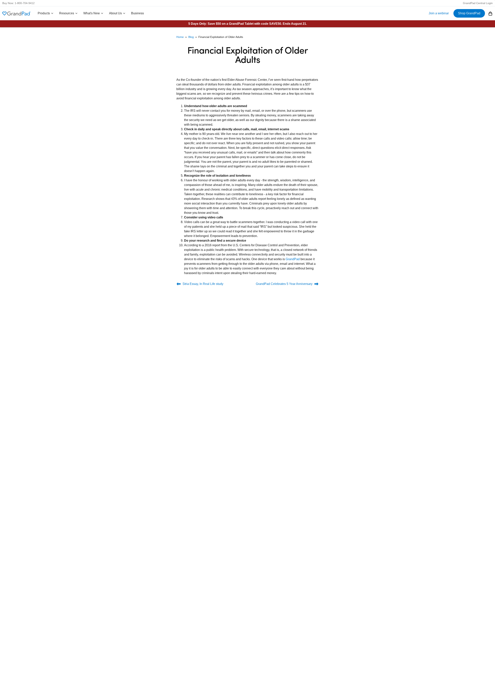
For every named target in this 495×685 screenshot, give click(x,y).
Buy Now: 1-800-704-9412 (18, 3)
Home (180, 36)
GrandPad (293, 259)
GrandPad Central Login (478, 3)
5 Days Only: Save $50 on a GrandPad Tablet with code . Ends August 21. (247, 23)
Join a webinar (439, 13)
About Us (115, 13)
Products (44, 13)
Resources (66, 13)
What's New (91, 13)
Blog (191, 36)
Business (137, 13)
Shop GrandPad (469, 13)
